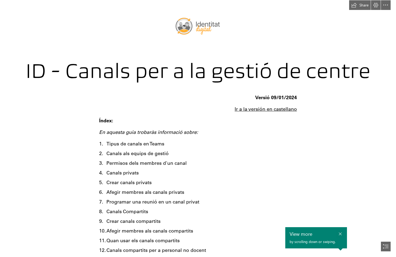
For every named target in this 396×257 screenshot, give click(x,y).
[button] (360, 5)
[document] (198, 128)
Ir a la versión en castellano (266, 109)
